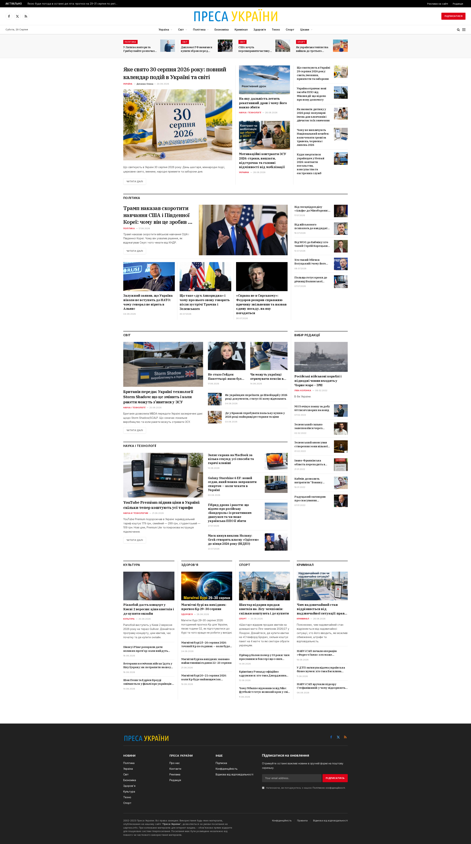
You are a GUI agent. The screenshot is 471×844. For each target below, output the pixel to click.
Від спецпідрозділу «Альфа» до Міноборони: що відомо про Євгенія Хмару (311, 209)
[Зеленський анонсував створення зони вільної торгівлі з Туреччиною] (341, 446)
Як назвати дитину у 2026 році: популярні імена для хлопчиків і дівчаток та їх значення (313, 114)
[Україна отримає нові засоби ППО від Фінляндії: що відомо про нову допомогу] (341, 92)
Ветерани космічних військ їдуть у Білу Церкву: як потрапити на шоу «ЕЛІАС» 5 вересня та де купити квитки (147, 665)
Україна (164, 29)
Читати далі (134, 181)
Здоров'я (187, 614)
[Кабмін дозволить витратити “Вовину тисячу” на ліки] (341, 483)
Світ (181, 29)
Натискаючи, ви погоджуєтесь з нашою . (305, 787)
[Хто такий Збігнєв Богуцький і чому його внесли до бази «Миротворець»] (341, 264)
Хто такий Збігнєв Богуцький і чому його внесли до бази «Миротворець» (310, 262)
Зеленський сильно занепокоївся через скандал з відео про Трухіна (308, 426)
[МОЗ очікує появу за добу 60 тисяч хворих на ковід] (341, 410)
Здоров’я (260, 29)
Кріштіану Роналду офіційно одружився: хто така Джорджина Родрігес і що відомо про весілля (262, 673)
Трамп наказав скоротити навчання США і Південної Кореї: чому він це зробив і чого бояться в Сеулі (156, 215)
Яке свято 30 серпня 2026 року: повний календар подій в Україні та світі (174, 73)
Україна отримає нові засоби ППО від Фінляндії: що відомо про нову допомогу (311, 94)
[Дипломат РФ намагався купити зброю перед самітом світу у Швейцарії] (225, 46)
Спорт (290, 29)
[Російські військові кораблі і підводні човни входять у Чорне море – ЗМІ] (321, 357)
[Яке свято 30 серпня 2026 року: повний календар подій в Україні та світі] (177, 124)
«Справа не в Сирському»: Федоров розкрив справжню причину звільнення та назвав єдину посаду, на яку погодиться (261, 304)
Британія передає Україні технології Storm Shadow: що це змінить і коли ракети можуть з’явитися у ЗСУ (158, 396)
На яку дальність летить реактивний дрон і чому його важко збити (263, 103)
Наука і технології (250, 112)
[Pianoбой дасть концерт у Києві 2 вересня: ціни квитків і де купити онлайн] (148, 586)
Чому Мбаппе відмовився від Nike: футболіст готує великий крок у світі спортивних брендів (264, 690)
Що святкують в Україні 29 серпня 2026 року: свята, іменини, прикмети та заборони (313, 73)
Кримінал (241, 29)
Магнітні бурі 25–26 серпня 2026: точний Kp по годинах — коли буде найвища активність (205, 644)
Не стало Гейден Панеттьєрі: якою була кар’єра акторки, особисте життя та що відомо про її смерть (225, 377)
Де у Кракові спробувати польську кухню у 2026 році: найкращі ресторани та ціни (255, 414)
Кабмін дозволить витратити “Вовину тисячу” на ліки (308, 480)
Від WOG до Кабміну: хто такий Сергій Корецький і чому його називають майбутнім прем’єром (312, 244)
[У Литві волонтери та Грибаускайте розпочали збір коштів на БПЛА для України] (167, 46)
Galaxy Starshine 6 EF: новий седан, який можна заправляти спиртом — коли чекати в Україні (232, 484)
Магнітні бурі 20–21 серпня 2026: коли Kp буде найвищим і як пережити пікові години (203, 677)
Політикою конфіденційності (329, 787)
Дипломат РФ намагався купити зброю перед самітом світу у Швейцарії (197, 49)
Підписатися (453, 16)
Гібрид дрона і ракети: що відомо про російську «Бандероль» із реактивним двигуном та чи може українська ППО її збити (230, 513)
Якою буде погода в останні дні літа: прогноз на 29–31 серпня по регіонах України (73, 3)
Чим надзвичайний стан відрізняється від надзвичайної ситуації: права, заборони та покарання (322, 609)
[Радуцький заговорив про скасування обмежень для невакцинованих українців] (341, 501)
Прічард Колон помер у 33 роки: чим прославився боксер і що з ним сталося (264, 657)
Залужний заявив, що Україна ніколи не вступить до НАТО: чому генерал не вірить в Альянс (148, 302)
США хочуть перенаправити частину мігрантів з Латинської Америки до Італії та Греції (254, 49)
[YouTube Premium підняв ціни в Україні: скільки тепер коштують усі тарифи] (163, 475)
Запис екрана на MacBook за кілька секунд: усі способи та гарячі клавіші (231, 459)
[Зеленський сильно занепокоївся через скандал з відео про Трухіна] (341, 428)
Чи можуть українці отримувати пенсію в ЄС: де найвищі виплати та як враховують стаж (267, 377)
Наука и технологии (135, 513)
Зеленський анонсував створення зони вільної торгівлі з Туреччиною (310, 444)
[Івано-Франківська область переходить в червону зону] (341, 464)
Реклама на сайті (437, 3)
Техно (276, 29)
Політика (199, 29)
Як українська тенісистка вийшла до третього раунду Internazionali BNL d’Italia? (312, 49)
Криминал (303, 618)
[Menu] (463, 30)
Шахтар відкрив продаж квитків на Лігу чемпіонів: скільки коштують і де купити (264, 609)
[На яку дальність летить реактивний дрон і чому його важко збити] (264, 79)
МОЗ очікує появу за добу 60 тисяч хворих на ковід (312, 408)
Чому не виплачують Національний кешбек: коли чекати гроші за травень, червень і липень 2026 (313, 137)
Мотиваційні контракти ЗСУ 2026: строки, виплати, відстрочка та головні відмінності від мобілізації (262, 160)
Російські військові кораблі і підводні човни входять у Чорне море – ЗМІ (317, 380)
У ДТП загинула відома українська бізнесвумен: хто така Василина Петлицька (321, 669)
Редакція (458, 3)
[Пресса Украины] (235, 16)
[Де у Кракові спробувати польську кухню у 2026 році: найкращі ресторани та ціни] (215, 417)
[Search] (458, 30)
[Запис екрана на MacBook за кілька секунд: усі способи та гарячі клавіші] (276, 461)
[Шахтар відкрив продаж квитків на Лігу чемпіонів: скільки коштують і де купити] (264, 586)
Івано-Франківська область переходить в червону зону (309, 462)
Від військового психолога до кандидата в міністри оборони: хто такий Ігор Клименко (311, 226)
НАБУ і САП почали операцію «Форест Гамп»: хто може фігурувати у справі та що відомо (319, 653)
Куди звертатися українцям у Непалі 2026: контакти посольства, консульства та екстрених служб (310, 164)
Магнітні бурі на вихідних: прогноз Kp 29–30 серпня (203, 607)
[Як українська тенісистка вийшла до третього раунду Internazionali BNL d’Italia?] (340, 46)
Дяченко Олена (145, 84)
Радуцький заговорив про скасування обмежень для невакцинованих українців (309, 498)
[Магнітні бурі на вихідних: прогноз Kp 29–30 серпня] (206, 586)
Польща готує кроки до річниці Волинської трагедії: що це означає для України (310, 279)
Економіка (222, 29)
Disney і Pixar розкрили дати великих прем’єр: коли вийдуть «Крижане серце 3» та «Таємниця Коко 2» (147, 649)
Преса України (171, 823)
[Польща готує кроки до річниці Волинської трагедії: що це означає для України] (341, 281)
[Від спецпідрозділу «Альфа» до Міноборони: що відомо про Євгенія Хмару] (341, 211)
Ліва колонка (302, 390)
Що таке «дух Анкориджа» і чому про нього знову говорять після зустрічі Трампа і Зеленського (204, 302)
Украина (244, 172)
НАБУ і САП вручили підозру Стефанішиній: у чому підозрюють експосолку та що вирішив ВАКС (321, 686)
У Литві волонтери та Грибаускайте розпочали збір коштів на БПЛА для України (139, 49)
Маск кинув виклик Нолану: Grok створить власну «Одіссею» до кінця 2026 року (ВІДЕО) (233, 540)
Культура (128, 619)
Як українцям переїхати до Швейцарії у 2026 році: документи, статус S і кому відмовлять (256, 396)
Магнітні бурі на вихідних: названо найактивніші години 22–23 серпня (206, 660)
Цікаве (304, 29)
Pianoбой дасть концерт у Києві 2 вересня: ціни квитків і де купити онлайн (148, 609)
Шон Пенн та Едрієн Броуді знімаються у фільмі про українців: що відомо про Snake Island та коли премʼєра (147, 682)
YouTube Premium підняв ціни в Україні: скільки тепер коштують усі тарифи (161, 505)
